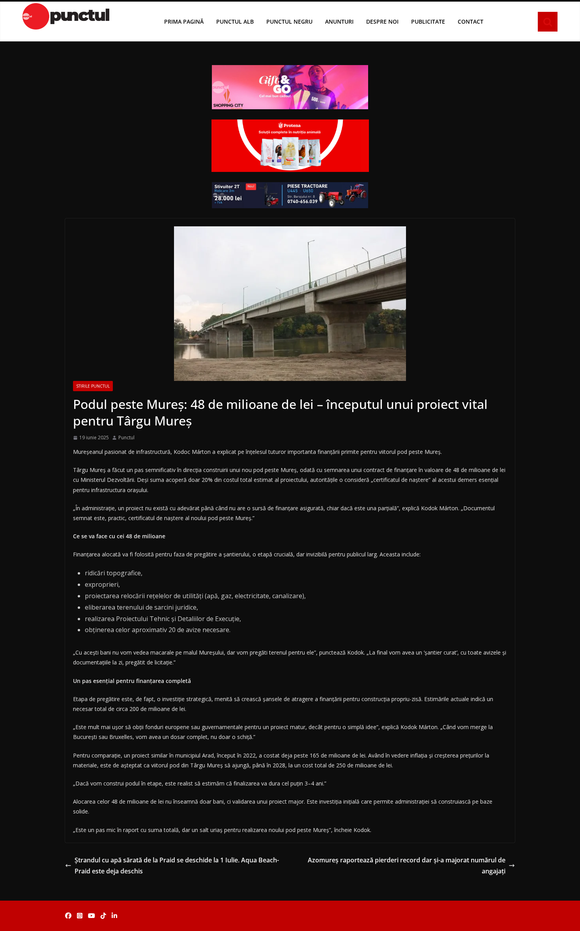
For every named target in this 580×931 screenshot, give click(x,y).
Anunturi (339, 21)
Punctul (126, 437)
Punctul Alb (235, 21)
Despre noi (382, 21)
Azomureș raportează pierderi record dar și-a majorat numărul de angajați (406, 866)
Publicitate (428, 21)
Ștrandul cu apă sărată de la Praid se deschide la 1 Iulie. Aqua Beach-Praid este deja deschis (177, 866)
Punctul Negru (289, 21)
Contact (470, 21)
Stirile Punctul (93, 386)
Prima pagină (184, 21)
